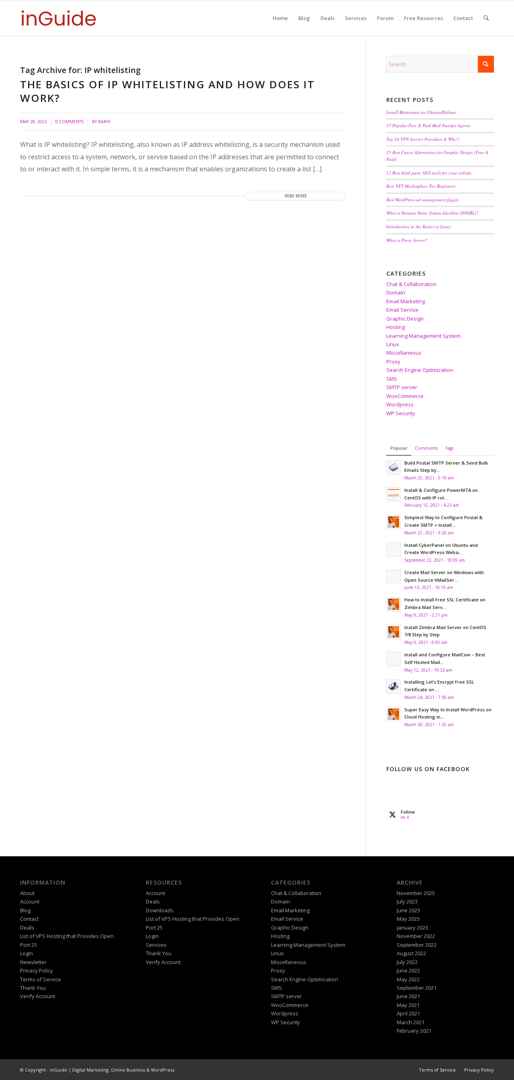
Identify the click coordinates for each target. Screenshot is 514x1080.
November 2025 (416, 893)
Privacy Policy (36, 970)
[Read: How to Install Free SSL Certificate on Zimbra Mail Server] (393, 604)
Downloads (159, 910)
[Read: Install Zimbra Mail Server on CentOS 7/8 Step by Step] (393, 632)
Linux (392, 344)
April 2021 (408, 1013)
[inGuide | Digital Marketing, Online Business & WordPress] (58, 18)
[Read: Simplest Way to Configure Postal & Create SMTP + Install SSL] (393, 522)
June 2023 (408, 910)
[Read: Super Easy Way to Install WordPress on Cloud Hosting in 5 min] (393, 714)
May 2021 (408, 1005)
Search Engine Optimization (419, 370)
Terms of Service (40, 979)
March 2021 (410, 1022)
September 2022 (416, 944)
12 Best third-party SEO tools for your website (428, 173)
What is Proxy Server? (406, 240)
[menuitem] (280, 18)
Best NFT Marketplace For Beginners (420, 186)
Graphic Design (405, 318)
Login (26, 953)
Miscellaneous (404, 352)
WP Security (400, 413)
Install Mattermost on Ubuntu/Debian (421, 112)
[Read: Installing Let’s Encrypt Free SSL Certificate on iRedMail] (393, 686)
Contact (29, 918)
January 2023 (412, 927)
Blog (25, 910)
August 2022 (411, 953)
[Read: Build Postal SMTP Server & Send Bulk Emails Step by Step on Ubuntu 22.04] (393, 467)
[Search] (486, 18)
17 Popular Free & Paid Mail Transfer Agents (428, 125)
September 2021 (416, 987)
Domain (395, 292)
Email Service (402, 309)
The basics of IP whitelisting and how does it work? (167, 91)
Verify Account (37, 996)
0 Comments (69, 121)
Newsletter (33, 962)
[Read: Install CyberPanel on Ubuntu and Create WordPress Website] (393, 549)
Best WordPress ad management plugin (422, 200)
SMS (391, 378)
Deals (27, 927)
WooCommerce (405, 396)
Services (156, 944)
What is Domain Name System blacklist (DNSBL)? (432, 213)
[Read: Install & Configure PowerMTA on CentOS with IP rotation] (393, 494)
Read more (296, 196)
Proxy (393, 361)
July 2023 (407, 901)
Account (29, 901)
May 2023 (408, 918)
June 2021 (408, 996)
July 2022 (407, 962)
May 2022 (408, 979)
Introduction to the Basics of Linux (418, 226)
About (27, 893)
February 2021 (414, 1030)
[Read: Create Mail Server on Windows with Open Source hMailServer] (393, 577)
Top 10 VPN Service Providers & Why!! (422, 139)
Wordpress (400, 404)
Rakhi (104, 121)
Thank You (33, 987)
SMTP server (401, 387)
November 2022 (416, 936)
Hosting (395, 327)
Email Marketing (405, 301)
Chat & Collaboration (411, 284)
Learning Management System (423, 335)
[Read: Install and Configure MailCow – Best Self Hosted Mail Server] (393, 659)
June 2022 (408, 970)
